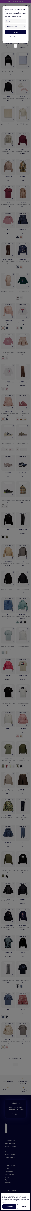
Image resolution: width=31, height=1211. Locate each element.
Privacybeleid (5, 1200)
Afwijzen (23, 1206)
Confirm (15, 32)
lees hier (12, 1200)
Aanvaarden (9, 1206)
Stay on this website (15, 36)
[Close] (15, 46)
